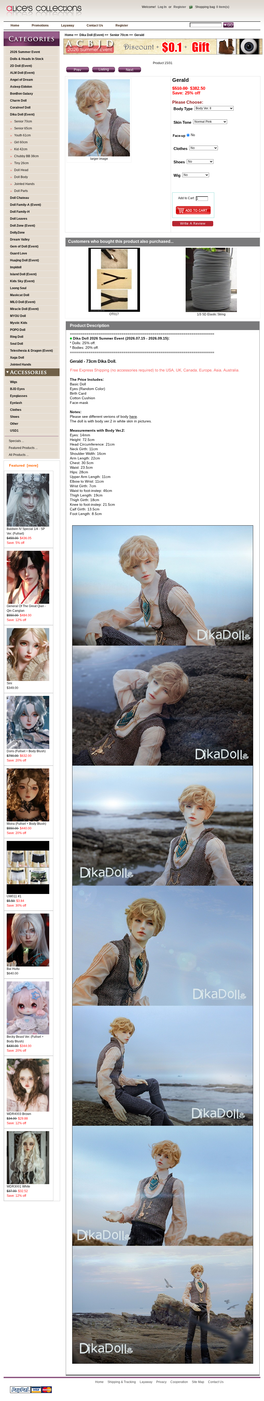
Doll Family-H (20, 212)
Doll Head (20, 170)
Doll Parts (20, 191)
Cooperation (179, 1382)
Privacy (161, 1382)
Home (15, 25)
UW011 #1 (14, 896)
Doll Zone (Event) (22, 225)
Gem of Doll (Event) (24, 246)
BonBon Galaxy (21, 93)
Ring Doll (16, 337)
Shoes (14, 417)
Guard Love (18, 253)
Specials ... (16, 441)
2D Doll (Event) (21, 66)
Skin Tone (182, 122)
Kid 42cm (20, 149)
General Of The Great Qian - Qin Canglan (26, 608)
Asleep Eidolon (21, 86)
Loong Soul (18, 288)
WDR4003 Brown (19, 1114)
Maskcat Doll (19, 295)
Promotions (40, 25)
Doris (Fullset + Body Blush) (26, 751)
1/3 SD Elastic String (211, 314)
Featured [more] (23, 465)
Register (180, 7)
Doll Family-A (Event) (25, 205)
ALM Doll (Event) (22, 73)
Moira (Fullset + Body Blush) (26, 824)
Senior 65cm (22, 128)
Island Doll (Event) (23, 274)
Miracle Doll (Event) (24, 309)
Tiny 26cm (21, 163)
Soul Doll (16, 343)
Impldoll (15, 267)
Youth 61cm (22, 135)
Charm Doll (18, 100)
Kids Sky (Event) (22, 281)
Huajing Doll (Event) (24, 260)
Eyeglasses (18, 396)
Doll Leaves (18, 218)
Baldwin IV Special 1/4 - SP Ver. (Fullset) (26, 531)
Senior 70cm (119, 35)
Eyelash (16, 403)
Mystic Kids (18, 323)
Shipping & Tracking (122, 1382)
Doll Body (20, 177)
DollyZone (17, 232)
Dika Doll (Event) (91, 35)
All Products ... (19, 455)
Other (14, 423)
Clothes (15, 410)
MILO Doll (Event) (22, 302)
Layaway (67, 25)
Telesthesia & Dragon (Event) (31, 350)
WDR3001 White (18, 1186)
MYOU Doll (18, 316)
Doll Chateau (19, 198)
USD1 (14, 430)
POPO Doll (17, 330)
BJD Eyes (17, 389)
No (193, 135)
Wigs (13, 382)
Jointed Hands (24, 184)
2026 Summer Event (25, 52)
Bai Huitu (13, 969)
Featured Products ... (23, 448)
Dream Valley (20, 239)
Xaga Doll (17, 357)
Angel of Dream (21, 80)
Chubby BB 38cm (26, 156)
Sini (9, 683)
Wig (177, 175)
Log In (162, 7)
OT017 (114, 314)
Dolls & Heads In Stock (27, 59)
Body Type (183, 109)
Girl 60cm (20, 142)
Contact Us (95, 25)
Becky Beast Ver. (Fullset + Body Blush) (25, 1039)
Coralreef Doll (20, 107)
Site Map (198, 1382)
